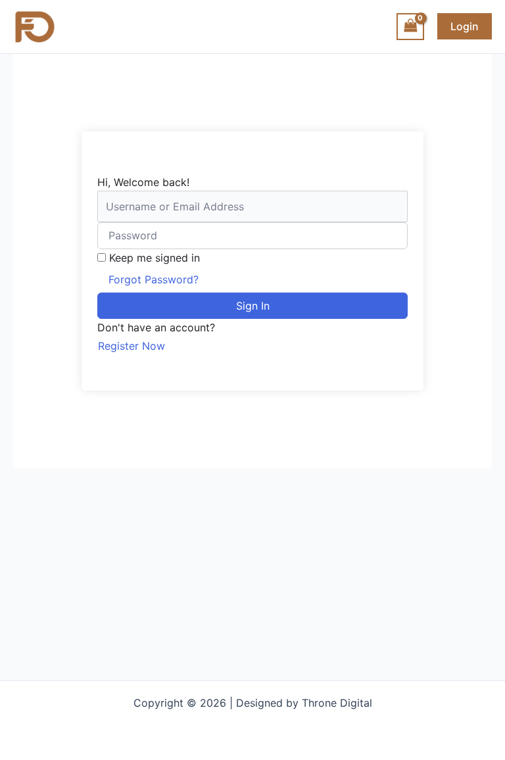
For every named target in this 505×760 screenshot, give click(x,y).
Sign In (253, 305)
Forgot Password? (153, 279)
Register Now (131, 345)
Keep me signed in (154, 257)
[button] (464, 26)
